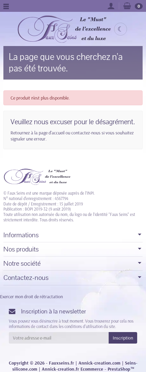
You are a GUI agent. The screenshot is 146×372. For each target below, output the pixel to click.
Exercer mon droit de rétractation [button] (31, 296)
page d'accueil (52, 133)
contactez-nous (86, 133)
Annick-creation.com (99, 363)
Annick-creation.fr (60, 369)
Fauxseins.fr (61, 363)
